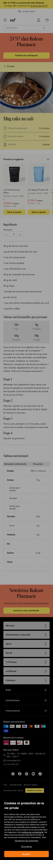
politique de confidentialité (32, 832)
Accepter (26, 854)
